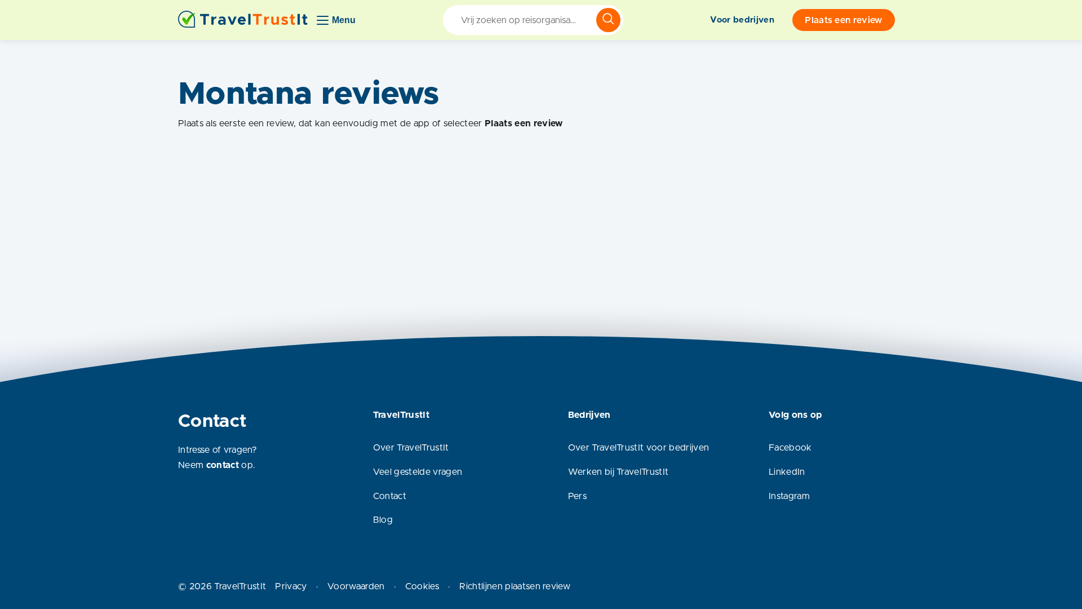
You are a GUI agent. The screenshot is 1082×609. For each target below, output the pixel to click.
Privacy (291, 586)
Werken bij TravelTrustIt (618, 471)
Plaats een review (843, 20)
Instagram (789, 496)
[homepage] (243, 20)
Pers (577, 496)
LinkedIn (787, 471)
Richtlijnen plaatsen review (514, 586)
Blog (383, 519)
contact (222, 465)
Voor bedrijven (742, 20)
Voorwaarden (356, 586)
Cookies (422, 586)
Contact (389, 496)
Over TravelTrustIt (411, 447)
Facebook (790, 447)
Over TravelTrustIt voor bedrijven (638, 447)
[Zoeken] (608, 20)
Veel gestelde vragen (417, 471)
